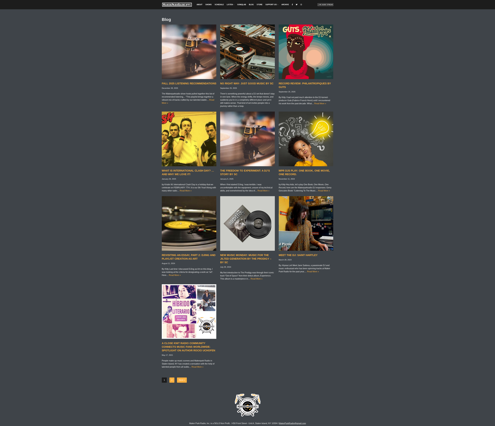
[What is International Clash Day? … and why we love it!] (189, 139)
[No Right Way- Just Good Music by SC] (247, 52)
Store (259, 5)
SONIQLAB (241, 5)
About (199, 5)
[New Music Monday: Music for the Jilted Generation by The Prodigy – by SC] (247, 223)
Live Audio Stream (325, 4)
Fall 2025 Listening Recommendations (189, 83)
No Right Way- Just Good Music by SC (246, 83)
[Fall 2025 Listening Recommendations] (189, 52)
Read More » (320, 103)
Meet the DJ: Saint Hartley (298, 255)
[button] (233, 4)
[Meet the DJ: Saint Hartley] (306, 223)
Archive (285, 5)
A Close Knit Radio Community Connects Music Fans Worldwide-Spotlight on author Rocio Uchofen (188, 347)
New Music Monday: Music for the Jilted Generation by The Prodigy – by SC (245, 259)
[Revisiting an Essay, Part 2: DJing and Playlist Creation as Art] (189, 223)
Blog (251, 5)
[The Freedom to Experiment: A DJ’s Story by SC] (247, 139)
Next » (182, 380)
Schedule (219, 5)
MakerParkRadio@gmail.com (292, 423)
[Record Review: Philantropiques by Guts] (306, 52)
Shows (208, 5)
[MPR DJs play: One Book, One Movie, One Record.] (306, 139)
